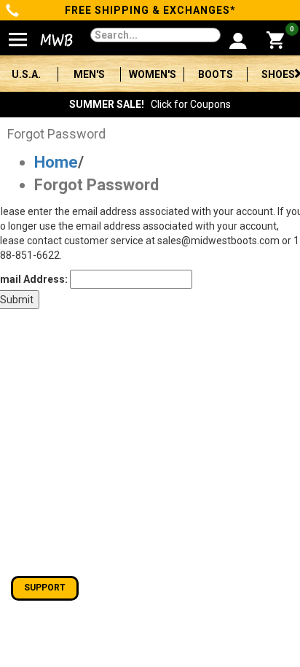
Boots (215, 74)
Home (56, 162)
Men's (89, 74)
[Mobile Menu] (18, 33)
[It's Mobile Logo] (51, 40)
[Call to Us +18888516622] (13, 11)
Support (45, 587)
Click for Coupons (150, 104)
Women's (152, 74)
